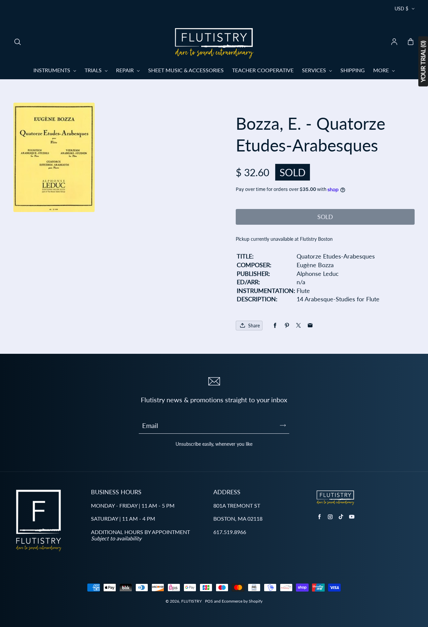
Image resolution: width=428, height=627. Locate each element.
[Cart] (411, 42)
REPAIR (125, 70)
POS (209, 601)
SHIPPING (352, 70)
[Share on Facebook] (275, 325)
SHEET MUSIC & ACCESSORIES (186, 70)
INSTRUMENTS (52, 70)
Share (254, 325)
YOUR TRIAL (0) (423, 61)
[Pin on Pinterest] (287, 325)
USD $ (401, 8)
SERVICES (314, 70)
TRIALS (94, 70)
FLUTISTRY (191, 601)
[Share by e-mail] (310, 325)
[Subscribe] (283, 425)
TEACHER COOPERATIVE (263, 70)
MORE (381, 70)
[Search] (17, 42)
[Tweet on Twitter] (298, 325)
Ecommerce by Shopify (242, 601)
